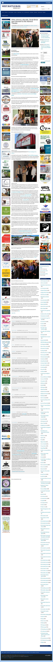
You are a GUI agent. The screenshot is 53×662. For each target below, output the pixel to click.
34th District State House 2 (46, 285)
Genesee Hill (43, 379)
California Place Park (45, 313)
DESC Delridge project (45, 342)
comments (7, 657)
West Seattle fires (44, 548)
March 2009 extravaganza (33, 155)
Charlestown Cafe (44, 316)
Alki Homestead (44, 294)
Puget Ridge (43, 448)
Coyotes (42, 323)
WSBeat (42, 642)
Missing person (44, 421)
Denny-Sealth (43, 340)
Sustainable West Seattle (45, 491)
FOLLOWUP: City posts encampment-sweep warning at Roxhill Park (45, 36)
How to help (43, 397)
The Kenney (43, 496)
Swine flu (42, 494)
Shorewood (43, 468)
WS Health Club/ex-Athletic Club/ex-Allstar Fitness (45, 635)
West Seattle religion (44, 590)
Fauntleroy (43, 358)
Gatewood (43, 371)
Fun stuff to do (43, 365)
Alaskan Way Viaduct (45, 292)
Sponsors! (35, 12)
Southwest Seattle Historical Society (25, 230)
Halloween (43, 383)
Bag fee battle (43, 304)
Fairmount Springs (44, 356)
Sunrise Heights (44, 488)
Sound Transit (43, 474)
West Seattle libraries (45, 566)
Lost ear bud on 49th (44, 270)
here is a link (24, 413)
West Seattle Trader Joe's (45, 602)
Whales (42, 618)
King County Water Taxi (45, 408)
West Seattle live (44, 568)
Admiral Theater (34, 25)
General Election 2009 (45, 376)
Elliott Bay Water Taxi (45, 352)
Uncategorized (43, 502)
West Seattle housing (45, 562)
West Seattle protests (44, 588)
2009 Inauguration (44, 280)
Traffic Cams (40, 12)
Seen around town (44, 464)
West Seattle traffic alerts (45, 605)
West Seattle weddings (45, 614)
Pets (41, 439)
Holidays (42, 395)
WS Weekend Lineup (45, 640)
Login (41, 52)
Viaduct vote (43, 506)
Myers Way (43, 423)
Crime (42, 325)
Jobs (22, 12)
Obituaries (31, 12)
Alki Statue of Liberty (45, 296)
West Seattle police (44, 582)
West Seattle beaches (45, 521)
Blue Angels (43, 308)
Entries (3, 657)
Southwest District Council (46, 478)
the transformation (28, 194)
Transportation (44, 498)
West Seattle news (44, 570)
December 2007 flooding (45, 331)
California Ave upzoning (45, 310)
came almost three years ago (25, 195)
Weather (44, 12)
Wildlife (42, 622)
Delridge (42, 334)
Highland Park (43, 391)
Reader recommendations (46, 450)
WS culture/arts (44, 631)
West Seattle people (44, 580)
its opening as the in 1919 (17, 191)
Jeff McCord (14, 422)
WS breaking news (44, 629)
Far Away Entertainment (24, 64)
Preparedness (43, 446)
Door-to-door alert (44, 346)
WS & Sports (43, 625)
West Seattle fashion (44, 542)
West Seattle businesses (45, 528)
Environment (43, 354)
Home (3, 12)
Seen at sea (43, 466)
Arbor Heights (43, 302)
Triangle (42, 500)
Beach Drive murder (44, 306)
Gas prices (43, 369)
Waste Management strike (45, 508)
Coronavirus (43, 321)
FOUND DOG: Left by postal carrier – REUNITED (45, 41)
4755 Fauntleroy (44, 288)
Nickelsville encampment (45, 427)
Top (12, 657)
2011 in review (43, 282)
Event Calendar (10, 12)
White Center (43, 620)
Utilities (42, 504)
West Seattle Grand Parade (46, 553)
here (19, 310)
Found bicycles (43, 361)
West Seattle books (44, 523)
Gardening (43, 367)
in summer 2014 (26, 199)
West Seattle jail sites (45, 564)
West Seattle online (44, 572)
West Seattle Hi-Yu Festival (46, 556)
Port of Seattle (43, 444)
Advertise (6, 12)
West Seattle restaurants (45, 592)
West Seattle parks (44, 578)
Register (45, 52)
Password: (42, 57)
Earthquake (43, 350)
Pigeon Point (43, 441)
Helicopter (43, 387)
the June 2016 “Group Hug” (27, 233)
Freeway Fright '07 (44, 363)
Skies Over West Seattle (45, 471)
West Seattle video (44, 609)
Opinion (42, 437)
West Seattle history (44, 560)
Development (43, 344)
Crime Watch (19, 12)
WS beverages (43, 627)
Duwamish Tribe (44, 348)
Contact (15, 12)
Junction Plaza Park (44, 403)
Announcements (44, 300)
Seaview (42, 462)
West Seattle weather (45, 611)
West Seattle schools (44, 599)
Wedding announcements (45, 512)
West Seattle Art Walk (45, 517)
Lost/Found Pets (26, 12)
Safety (42, 457)
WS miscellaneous (44, 638)
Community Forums (5, 15)
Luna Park (43, 419)
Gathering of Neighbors (45, 373)
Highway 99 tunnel (44, 393)
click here (35, 247)
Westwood (43, 616)
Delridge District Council (45, 336)
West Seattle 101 (44, 515)
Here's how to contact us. (29, 655)
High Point (43, 389)
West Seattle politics (44, 584)
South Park (43, 476)
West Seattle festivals (45, 544)
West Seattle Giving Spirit (45, 550)
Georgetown (43, 381)
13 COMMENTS (27, 25)
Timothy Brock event (20, 450)
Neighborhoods (44, 425)
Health (42, 385)
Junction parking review (45, 399)
